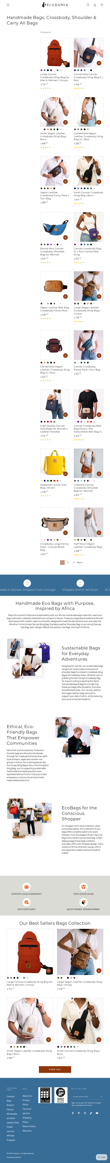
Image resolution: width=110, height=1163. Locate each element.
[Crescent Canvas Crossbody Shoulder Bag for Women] (88, 463)
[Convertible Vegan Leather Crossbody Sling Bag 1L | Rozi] (55, 345)
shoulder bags (69, 672)
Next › (80, 562)
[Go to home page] (55, 5)
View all (55, 1069)
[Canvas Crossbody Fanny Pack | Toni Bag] (88, 345)
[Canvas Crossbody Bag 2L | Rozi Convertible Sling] (88, 227)
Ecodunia (16, 1153)
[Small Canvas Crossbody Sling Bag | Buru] (88, 171)
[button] (87, 5)
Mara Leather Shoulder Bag (66, 624)
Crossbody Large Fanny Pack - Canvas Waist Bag (54, 546)
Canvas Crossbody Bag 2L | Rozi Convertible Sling (87, 251)
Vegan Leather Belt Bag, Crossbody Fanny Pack (55, 309)
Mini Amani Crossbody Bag (87, 678)
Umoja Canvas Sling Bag (37, 624)
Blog (9, 1100)
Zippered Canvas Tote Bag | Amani (53, 486)
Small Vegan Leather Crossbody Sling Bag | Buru (53, 136)
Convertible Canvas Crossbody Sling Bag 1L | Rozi (88, 77)
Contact (11, 1096)
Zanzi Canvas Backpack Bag (80, 682)
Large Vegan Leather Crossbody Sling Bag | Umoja (87, 310)
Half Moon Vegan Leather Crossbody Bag (88, 545)
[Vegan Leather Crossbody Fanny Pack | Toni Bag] (55, 171)
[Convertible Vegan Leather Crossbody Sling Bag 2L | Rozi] (88, 112)
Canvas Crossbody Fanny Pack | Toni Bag (87, 368)
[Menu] (8, 5)
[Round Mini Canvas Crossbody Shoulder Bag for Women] (55, 227)
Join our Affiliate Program (11, 1135)
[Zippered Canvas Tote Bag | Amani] (55, 463)
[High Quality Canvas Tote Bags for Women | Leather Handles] (55, 404)
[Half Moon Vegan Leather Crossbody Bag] (88, 522)
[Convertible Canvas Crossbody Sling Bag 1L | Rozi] (88, 52)
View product (65, 63)
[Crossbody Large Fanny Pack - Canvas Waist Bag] (55, 522)
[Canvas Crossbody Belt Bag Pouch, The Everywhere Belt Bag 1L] (88, 404)
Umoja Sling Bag (18, 765)
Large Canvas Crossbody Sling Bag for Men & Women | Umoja (54, 77)
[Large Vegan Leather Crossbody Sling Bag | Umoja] (88, 286)
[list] (55, 897)
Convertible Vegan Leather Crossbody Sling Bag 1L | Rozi (55, 369)
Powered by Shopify (14, 1157)
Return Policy (29, 1126)
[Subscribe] (101, 1096)
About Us (27, 1095)
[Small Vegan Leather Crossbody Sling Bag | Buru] (55, 112)
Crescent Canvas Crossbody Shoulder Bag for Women (86, 487)
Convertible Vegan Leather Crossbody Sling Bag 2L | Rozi (88, 136)
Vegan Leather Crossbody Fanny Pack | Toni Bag (54, 195)
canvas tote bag (87, 837)
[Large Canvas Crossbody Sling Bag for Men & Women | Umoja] (55, 52)
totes (82, 669)
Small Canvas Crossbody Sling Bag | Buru (88, 194)
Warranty (27, 1130)
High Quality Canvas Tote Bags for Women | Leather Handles (54, 428)
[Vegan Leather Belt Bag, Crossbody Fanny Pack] (55, 286)
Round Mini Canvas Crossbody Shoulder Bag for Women (52, 251)
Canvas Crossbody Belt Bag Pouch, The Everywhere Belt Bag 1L (88, 428)
